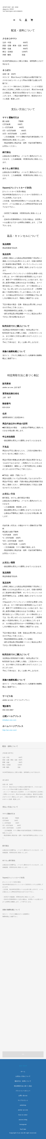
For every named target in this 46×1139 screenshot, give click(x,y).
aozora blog (23, 1119)
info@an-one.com (9, 720)
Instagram (23, 1124)
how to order (22, 1115)
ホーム (23, 1071)
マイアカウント (23, 1100)
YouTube (23, 1129)
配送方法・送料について (23, 1081)
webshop (23, 1105)
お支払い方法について (23, 1076)
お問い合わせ (23, 1095)
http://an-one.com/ (9, 730)
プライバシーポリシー (23, 1091)
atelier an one (23, 1110)
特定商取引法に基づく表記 (23, 1086)
